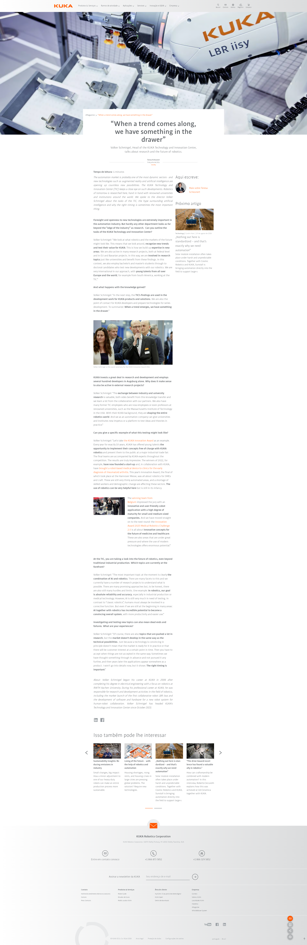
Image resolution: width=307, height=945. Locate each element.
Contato (83, 897)
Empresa (173, 6)
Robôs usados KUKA (125, 901)
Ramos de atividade (109, 6)
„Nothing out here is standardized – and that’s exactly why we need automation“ (190, 244)
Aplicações (127, 6)
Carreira (194, 894)
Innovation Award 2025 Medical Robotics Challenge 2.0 (149, 526)
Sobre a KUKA (196, 897)
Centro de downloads (162, 901)
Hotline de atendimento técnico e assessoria (95, 894)
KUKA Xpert (159, 897)
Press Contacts (86, 901)
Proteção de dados (154, 939)
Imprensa (195, 904)
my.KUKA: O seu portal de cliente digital (168, 894)
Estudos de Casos (124, 897)
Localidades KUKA (198, 901)
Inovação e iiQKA (157, 6)
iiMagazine (90, 115)
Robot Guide (122, 894)
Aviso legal (140, 939)
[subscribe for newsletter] (195, 877)
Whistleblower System (199, 911)
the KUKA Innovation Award (138, 440)
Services (140, 6)
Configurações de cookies (174, 939)
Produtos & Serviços (87, 6)
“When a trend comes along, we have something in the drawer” (125, 115)
